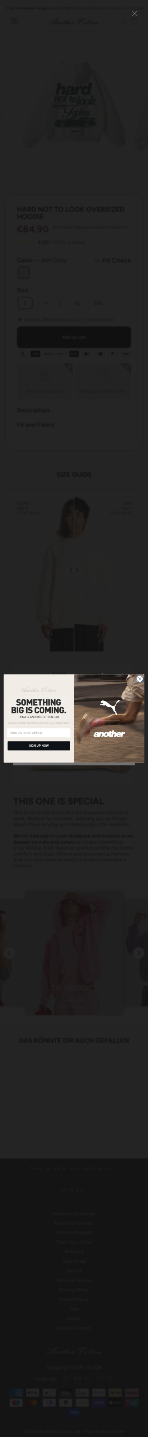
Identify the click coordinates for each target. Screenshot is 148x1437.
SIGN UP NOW (39, 745)
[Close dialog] (140, 679)
